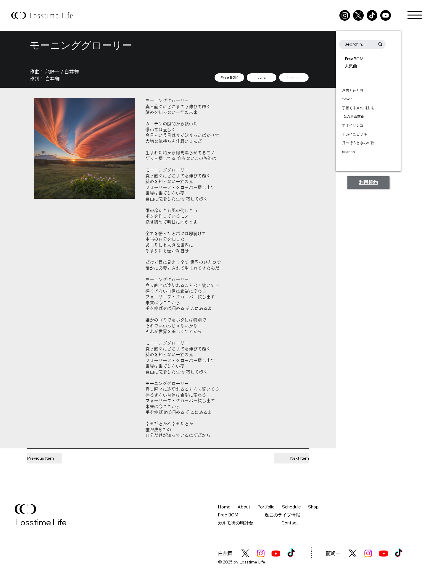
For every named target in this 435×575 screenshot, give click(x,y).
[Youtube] (385, 15)
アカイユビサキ (354, 134)
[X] (358, 15)
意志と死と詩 (352, 90)
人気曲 (351, 66)
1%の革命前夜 (353, 116)
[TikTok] (372, 15)
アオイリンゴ (352, 125)
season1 (349, 151)
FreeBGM (354, 59)
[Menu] (414, 15)
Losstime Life (52, 15)
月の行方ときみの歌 (358, 142)
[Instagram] (344, 15)
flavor (347, 99)
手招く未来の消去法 (358, 108)
